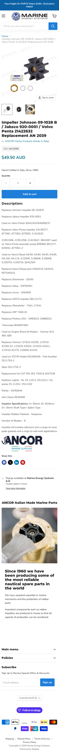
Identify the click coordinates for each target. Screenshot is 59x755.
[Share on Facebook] (4, 462)
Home (5, 36)
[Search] (53, 26)
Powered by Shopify (29, 749)
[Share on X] (10, 462)
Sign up (47, 682)
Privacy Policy (29, 742)
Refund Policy (24, 738)
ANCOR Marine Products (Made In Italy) (27, 141)
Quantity (6, 176)
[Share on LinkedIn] (16, 462)
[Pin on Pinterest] (22, 462)
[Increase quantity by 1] (30, 183)
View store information (16, 488)
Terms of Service (42, 738)
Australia (28, 697)
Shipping (9, 738)
